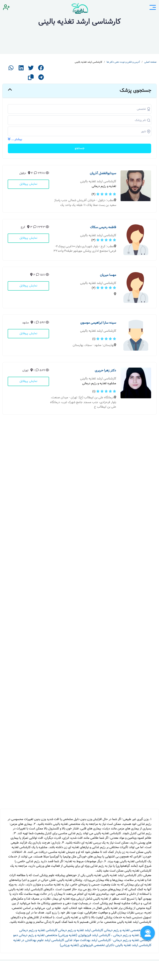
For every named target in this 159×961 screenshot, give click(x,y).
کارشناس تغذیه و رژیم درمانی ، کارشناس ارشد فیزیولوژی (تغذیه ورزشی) (104, 935)
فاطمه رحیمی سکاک (103, 227)
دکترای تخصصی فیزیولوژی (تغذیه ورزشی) (87, 945)
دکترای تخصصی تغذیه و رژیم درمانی (127, 930)
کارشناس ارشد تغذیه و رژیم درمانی (80, 930)
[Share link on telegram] (41, 78)
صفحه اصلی (150, 62)
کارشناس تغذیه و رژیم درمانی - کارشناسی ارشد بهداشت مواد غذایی (108, 940)
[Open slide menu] (152, 8)
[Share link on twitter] (31, 69)
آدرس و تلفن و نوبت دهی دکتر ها (123, 62)
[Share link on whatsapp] (10, 69)
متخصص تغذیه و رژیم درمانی (38, 935)
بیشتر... (16, 139)
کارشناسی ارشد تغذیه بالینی (133, 945)
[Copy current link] (31, 78)
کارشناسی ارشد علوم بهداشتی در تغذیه (38, 940)
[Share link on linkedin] (21, 69)
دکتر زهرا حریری (105, 370)
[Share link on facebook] (41, 69)
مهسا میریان (108, 275)
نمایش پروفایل (28, 184)
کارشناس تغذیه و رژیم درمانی (38, 930)
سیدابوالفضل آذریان (103, 173)
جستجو (79, 148)
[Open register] (6, 8)
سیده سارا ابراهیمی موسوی (98, 322)
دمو (15, 935)
